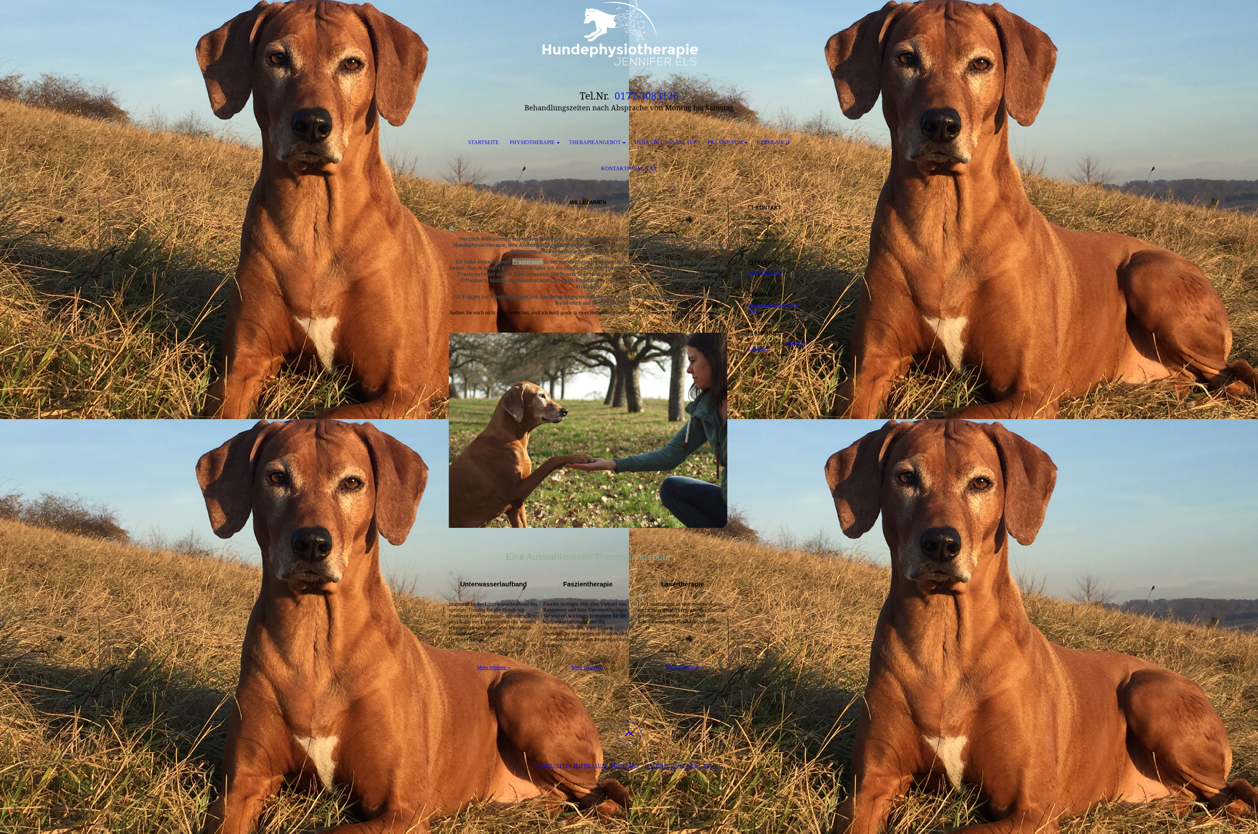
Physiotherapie (532, 142)
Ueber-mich (773, 142)
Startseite (483, 142)
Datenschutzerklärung (683, 766)
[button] (629, 733)
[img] (629, 32)
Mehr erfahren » (493, 667)
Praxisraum (725, 142)
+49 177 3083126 (764, 272)
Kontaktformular (629, 168)
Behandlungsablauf (666, 142)
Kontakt (626, 766)
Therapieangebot (595, 142)
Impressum (590, 766)
